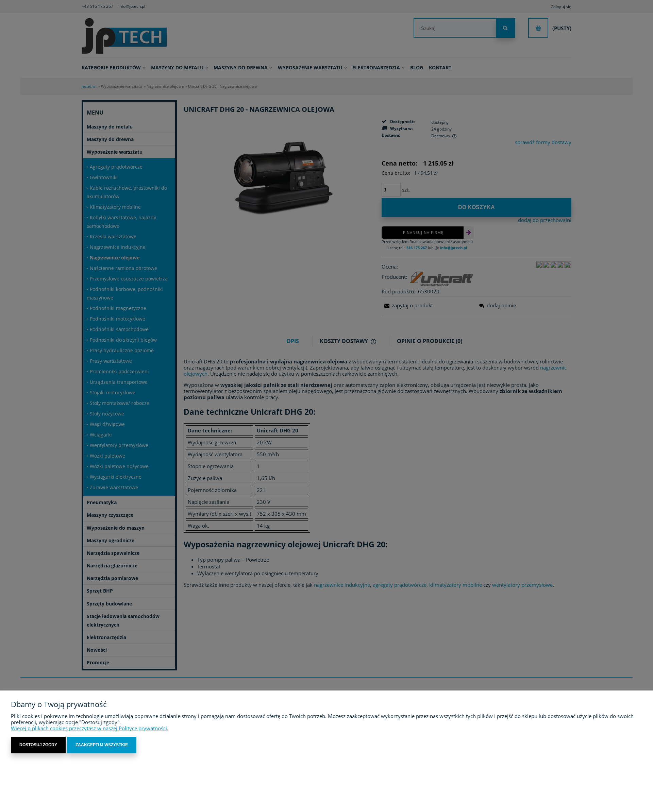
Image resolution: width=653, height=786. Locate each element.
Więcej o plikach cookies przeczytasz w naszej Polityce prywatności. (89, 728)
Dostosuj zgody (38, 744)
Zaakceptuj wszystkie (102, 744)
